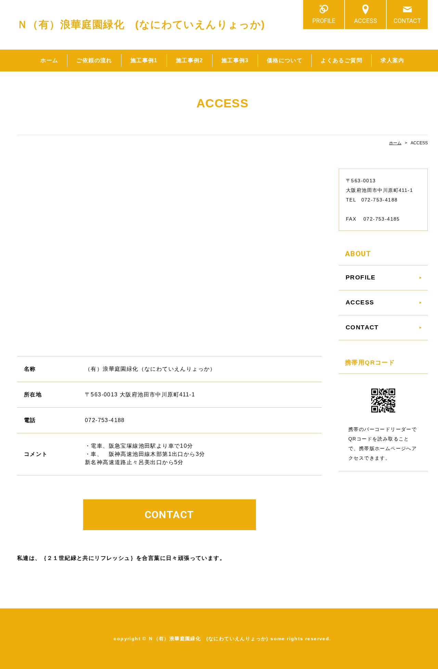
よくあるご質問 (341, 60)
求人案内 (392, 60)
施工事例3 (235, 60)
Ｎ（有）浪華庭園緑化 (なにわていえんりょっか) (141, 24)
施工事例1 (144, 60)
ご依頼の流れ (94, 60)
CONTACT (407, 20)
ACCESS (365, 20)
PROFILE (323, 20)
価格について (284, 60)
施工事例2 (189, 60)
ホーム (49, 60)
